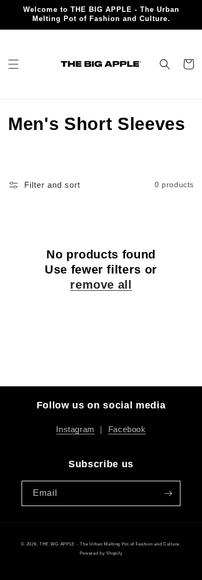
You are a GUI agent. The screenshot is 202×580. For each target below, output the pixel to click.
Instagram (75, 429)
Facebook (127, 429)
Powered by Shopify (101, 553)
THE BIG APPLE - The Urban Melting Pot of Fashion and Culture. (110, 544)
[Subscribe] (168, 493)
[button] (13, 64)
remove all (101, 284)
